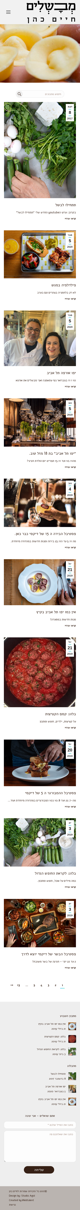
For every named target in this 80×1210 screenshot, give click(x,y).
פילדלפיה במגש (63, 285)
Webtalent (28, 1200)
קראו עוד (71, 218)
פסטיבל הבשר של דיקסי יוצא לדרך (48, 954)
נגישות (12, 1204)
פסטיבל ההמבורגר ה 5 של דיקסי (50, 793)
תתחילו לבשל (65, 205)
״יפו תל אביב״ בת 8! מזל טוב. (52, 453)
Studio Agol (28, 1196)
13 (18, 985)
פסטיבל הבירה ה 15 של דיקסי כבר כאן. (45, 533)
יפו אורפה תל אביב (61, 372)
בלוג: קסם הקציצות (60, 714)
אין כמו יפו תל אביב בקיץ (56, 612)
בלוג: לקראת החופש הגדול (55, 873)
